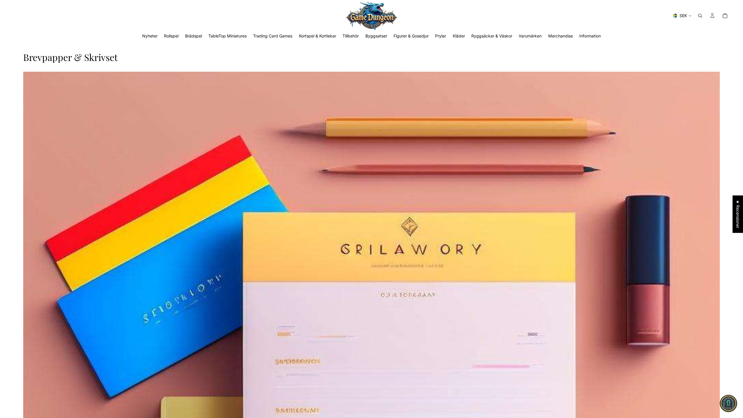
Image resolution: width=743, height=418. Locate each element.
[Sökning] (700, 15)
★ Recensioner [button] (737, 214)
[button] (728, 403)
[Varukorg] (725, 15)
